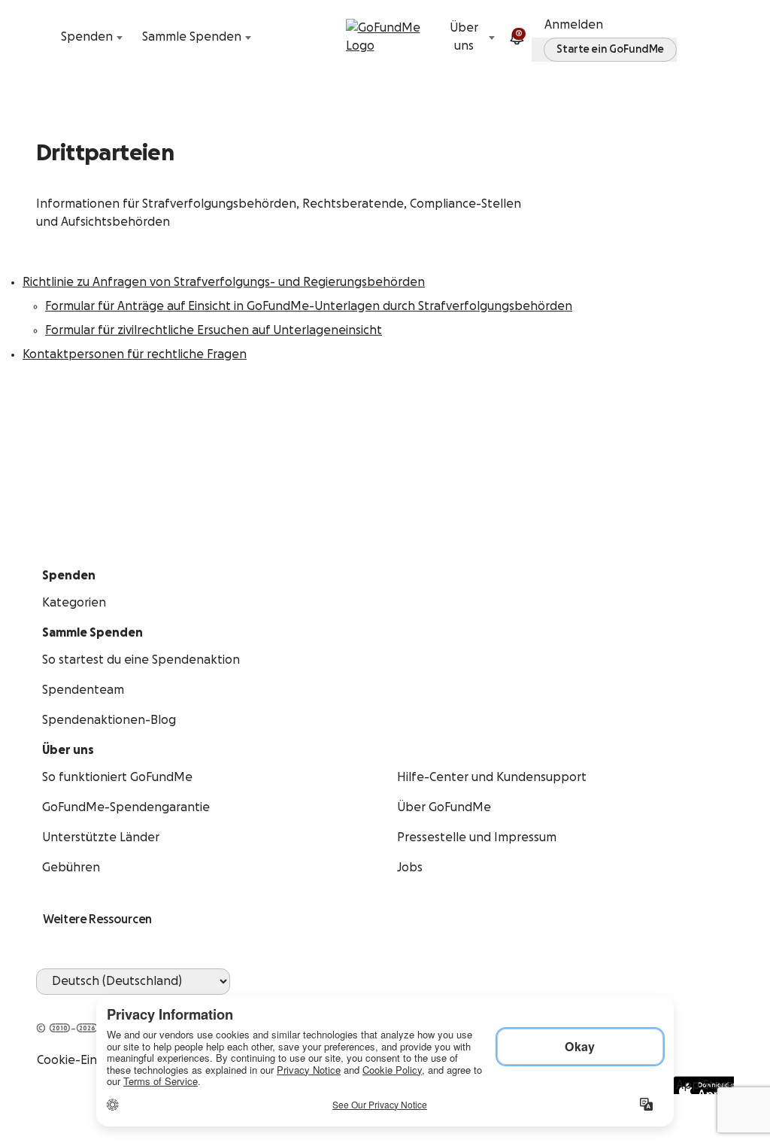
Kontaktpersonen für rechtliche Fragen (135, 354)
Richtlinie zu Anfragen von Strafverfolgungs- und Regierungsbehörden (224, 282)
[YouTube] (63, 1004)
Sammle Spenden (191, 37)
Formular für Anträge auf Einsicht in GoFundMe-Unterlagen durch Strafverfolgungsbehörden (308, 306)
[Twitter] (81, 1004)
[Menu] (725, 37)
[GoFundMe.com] (385, 37)
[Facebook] (45, 1004)
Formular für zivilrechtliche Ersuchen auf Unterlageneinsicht (213, 330)
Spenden (87, 37)
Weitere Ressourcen (97, 919)
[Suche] (45, 37)
